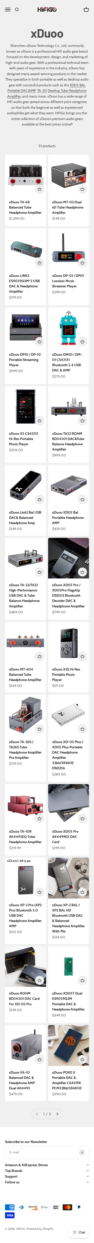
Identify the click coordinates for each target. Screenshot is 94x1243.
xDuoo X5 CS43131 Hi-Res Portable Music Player (23, 438)
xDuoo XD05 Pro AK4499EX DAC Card (65, 836)
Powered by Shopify (40, 1229)
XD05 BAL (77, 85)
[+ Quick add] (39, 189)
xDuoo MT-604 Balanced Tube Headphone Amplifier (25, 674)
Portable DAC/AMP (22, 90)
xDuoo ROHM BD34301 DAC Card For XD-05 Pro (24, 998)
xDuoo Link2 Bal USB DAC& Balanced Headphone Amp (25, 517)
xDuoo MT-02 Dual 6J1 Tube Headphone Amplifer (67, 207)
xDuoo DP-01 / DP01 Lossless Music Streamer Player (68, 280)
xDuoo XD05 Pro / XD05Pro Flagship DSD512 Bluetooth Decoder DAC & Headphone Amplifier (68, 595)
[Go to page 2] (57, 1114)
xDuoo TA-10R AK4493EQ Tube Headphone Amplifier (25, 836)
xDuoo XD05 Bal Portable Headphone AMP (68, 517)
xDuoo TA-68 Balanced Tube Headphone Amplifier (25, 207)
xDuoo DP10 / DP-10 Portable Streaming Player (25, 359)
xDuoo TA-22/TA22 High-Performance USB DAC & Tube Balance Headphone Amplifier (24, 595)
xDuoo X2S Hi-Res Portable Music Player (66, 674)
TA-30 (42, 90)
